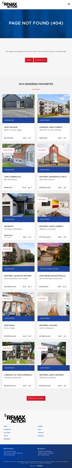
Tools (6, 435)
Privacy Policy (25, 463)
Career (40, 426)
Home (29, 60)
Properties (7, 429)
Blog (39, 429)
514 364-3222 (45, 455)
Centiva (39, 465)
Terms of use (34, 463)
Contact (41, 432)
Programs (7, 439)
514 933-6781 (11, 455)
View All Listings (35, 398)
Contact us (40, 60)
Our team (7, 432)
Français (41, 435)
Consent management (45, 463)
